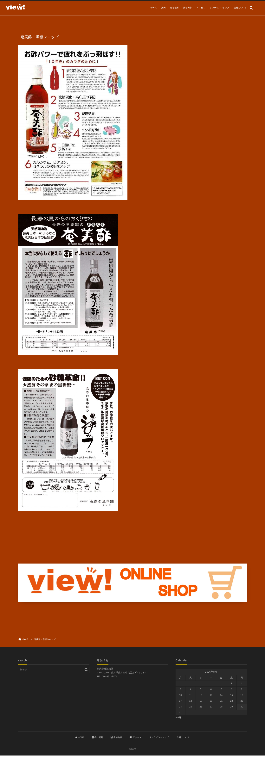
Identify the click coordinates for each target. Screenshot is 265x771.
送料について (240, 8)
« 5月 (178, 717)
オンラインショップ (219, 8)
